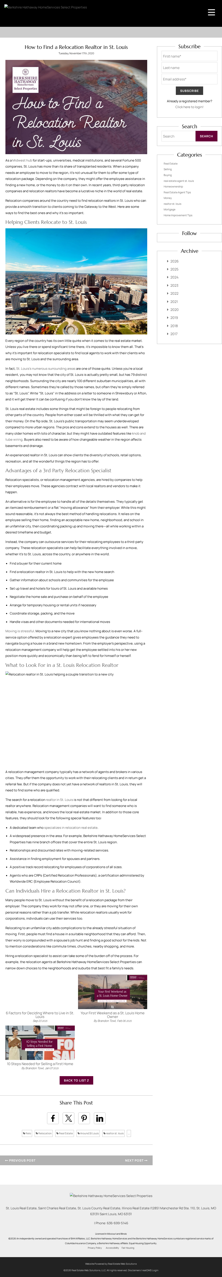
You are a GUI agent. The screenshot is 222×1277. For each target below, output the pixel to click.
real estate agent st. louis (179, 181)
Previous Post (22, 1160)
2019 (174, 317)
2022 (174, 293)
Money (168, 198)
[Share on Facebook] (53, 1118)
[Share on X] (68, 1118)
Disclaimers (134, 1270)
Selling (168, 169)
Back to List (75, 1080)
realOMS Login (150, 1270)
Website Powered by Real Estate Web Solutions (111, 1263)
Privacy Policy (95, 1247)
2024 (174, 277)
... (129, 1133)
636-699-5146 (117, 1223)
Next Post (134, 1160)
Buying (168, 175)
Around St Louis (89, 1133)
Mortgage (169, 209)
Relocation (45, 1133)
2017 (174, 333)
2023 (174, 285)
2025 (174, 269)
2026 (174, 261)
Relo (28, 1133)
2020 (174, 309)
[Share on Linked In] (100, 1118)
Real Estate (66, 1133)
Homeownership (173, 186)
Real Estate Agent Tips (177, 192)
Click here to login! (189, 107)
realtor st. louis (115, 1133)
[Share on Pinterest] (84, 1118)
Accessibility (112, 1247)
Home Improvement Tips (178, 215)
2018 (174, 325)
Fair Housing (128, 1247)
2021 (174, 301)
